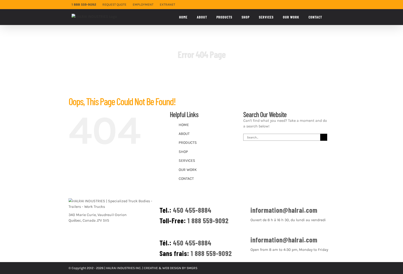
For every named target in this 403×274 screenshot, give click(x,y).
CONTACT (186, 178)
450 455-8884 (192, 210)
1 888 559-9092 (208, 220)
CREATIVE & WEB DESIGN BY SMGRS (170, 268)
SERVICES (187, 160)
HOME (184, 125)
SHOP (183, 151)
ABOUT (184, 133)
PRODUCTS (188, 142)
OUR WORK (188, 169)
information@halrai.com (283, 210)
